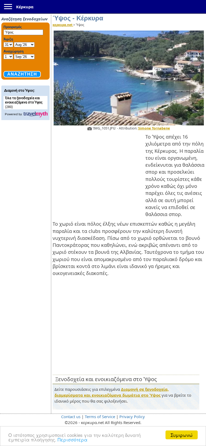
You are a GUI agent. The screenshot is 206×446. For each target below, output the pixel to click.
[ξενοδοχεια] (35, 114)
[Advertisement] (99, 172)
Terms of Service (100, 416)
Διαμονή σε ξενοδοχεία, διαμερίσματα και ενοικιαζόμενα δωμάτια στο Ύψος (111, 392)
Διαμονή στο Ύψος (19, 90)
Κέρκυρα (25, 6)
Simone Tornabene (154, 128)
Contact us (70, 416)
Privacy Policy (132, 416)
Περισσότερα (72, 439)
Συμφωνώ (182, 435)
